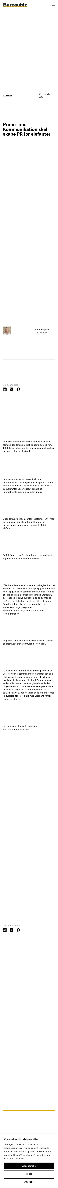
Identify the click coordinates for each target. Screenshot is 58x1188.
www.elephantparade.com (16, 729)
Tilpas (29, 1173)
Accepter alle (29, 1165)
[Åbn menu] (53, 5)
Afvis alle (29, 1181)
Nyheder (7, 95)
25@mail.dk (41, 332)
